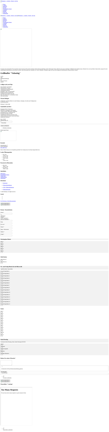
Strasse (2, 226)
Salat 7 (2, 325)
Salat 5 (2, 320)
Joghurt (2, 344)
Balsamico (3, 351)
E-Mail (2, 234)
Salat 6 (2, 323)
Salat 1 (2, 311)
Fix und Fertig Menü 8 (5, 287)
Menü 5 (2, 251)
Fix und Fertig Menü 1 (5, 271)
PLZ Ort (3, 224)
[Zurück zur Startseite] (9, 1)
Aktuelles (5, 10)
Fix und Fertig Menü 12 (5, 296)
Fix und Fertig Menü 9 (5, 289)
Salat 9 (2, 330)
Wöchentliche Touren (7, 8)
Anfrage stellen (9, 386)
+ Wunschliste (3, 122)
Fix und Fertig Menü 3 (5, 275)
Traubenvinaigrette (4, 348)
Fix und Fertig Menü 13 (5, 299)
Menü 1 (2, 241)
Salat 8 (2, 327)
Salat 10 (2, 332)
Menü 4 (2, 248)
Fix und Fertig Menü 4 (5, 278)
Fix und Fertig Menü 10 (5, 292)
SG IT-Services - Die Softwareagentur (8, 201)
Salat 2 (2, 313)
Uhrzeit (2, 217)
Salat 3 (2, 315)
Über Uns (5, 12)
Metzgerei (5, 6)
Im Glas (4, 7)
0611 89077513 (4, 147)
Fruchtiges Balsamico (5, 353)
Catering (4, 5)
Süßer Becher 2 (4, 261)
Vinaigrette (3, 346)
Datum (2, 212)
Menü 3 (2, 246)
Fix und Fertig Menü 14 (5, 301)
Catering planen (4, 177)
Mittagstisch (3, 173)
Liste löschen (3, 386)
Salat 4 (2, 318)
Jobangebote (5, 13)
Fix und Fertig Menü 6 (5, 282)
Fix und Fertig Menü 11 (5, 294)
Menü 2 (2, 244)
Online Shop (3, 175)
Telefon (2, 231)
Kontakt (4, 11)
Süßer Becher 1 (4, 259)
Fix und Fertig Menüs (5, 174)
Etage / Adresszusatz (5, 229)
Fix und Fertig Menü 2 (5, 273)
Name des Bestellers (5, 219)
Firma (2, 221)
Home (4, 4)
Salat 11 (2, 334)
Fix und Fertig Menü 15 (5, 304)
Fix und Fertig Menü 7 (5, 285)
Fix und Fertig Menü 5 (5, 280)
